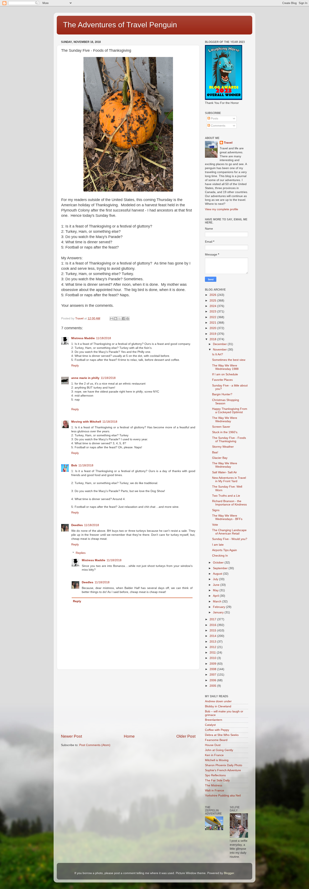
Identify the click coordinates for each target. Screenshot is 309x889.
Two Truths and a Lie (226, 495)
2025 (213, 300)
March (217, 601)
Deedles (77, 525)
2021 (213, 322)
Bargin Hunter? (222, 394)
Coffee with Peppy (217, 730)
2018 (213, 339)
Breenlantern (213, 719)
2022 (213, 317)
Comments (217, 125)
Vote (215, 524)
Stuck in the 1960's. (225, 432)
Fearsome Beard (216, 740)
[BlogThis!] (116, 318)
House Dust (213, 745)
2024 (213, 306)
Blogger (229, 873)
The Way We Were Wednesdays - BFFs (227, 517)
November (220, 349)
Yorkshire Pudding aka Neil (223, 795)
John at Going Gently (219, 750)
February (219, 607)
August (218, 573)
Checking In (220, 555)
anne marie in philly (85, 378)
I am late (218, 544)
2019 (213, 333)
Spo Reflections (215, 775)
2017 (213, 619)
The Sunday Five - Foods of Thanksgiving (229, 439)
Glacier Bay (219, 457)
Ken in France (214, 755)
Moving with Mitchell (86, 421)
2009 (213, 663)
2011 (213, 652)
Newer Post (71, 736)
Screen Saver (221, 426)
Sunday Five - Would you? (229, 539)
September (220, 568)
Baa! (215, 452)
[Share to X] (120, 318)
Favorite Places (222, 379)
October (218, 562)
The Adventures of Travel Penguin (120, 24)
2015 (213, 630)
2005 (213, 685)
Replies (81, 552)
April (216, 595)
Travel (228, 142)
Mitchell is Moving (216, 760)
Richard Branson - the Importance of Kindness (229, 503)
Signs (215, 510)
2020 (213, 328)
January (218, 612)
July (216, 579)
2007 (213, 674)
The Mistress (213, 785)
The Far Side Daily (217, 780)
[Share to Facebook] (123, 318)
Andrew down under (218, 701)
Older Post (185, 736)
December (220, 344)
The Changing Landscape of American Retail (229, 532)
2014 (213, 636)
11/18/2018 (103, 338)
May (216, 590)
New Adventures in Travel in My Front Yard (229, 479)
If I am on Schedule (225, 374)
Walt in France (214, 790)
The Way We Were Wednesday (224, 419)
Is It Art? (217, 354)
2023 (213, 311)
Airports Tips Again (224, 550)
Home (129, 736)
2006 (213, 680)
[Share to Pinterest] (127, 318)
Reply (75, 365)
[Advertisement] (128, 701)
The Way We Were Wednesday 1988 (225, 367)
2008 (213, 669)
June (216, 584)
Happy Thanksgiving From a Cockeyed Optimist (229, 410)
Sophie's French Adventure (223, 770)
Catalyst (210, 724)
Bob (74, 465)
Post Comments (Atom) (94, 745)
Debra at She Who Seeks (222, 735)
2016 (213, 625)
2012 (213, 647)
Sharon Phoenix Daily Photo (223, 765)
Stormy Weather (223, 446)
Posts (214, 118)
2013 (213, 641)
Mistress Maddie (83, 338)
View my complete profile (221, 209)
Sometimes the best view (228, 359)
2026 (213, 294)
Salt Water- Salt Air (224, 472)
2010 (213, 658)
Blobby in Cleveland (218, 706)
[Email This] (112, 318)
